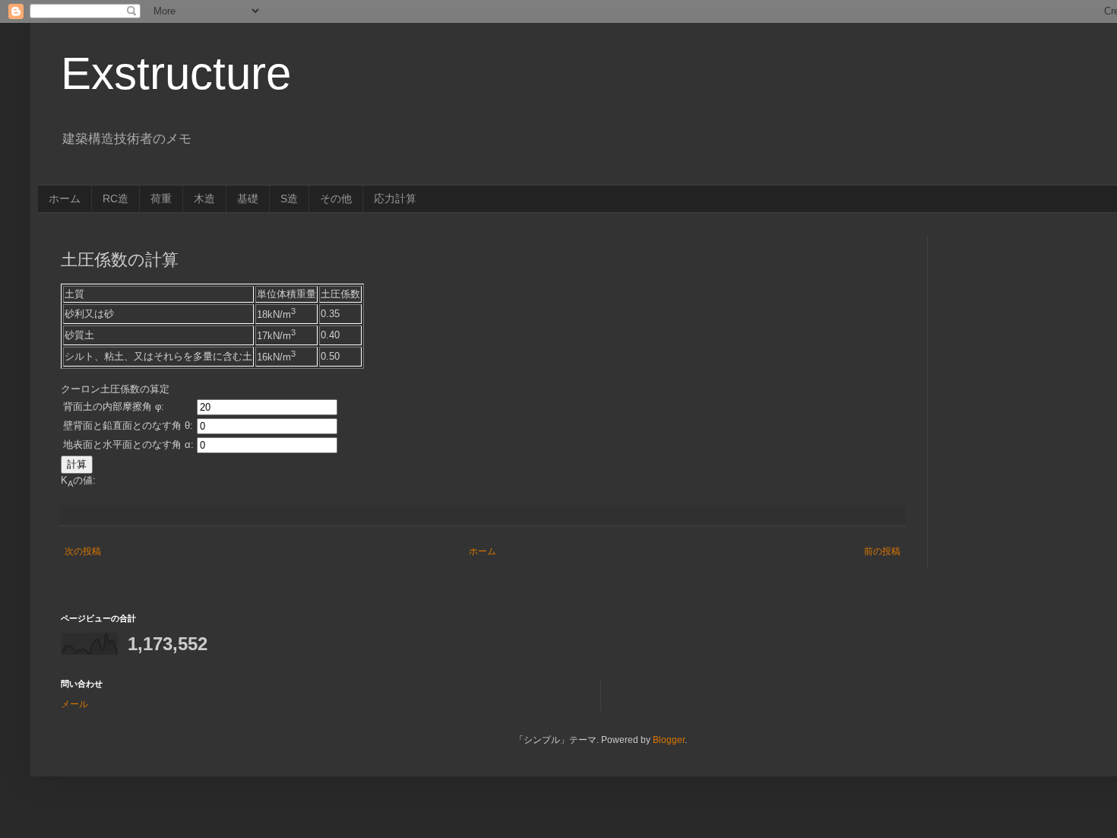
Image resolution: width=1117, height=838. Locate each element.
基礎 (247, 198)
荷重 (161, 198)
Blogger (669, 740)
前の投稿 (882, 551)
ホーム (65, 198)
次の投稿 (83, 551)
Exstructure (176, 73)
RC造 (115, 198)
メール (74, 704)
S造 (289, 198)
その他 (336, 198)
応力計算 (395, 198)
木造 (204, 198)
